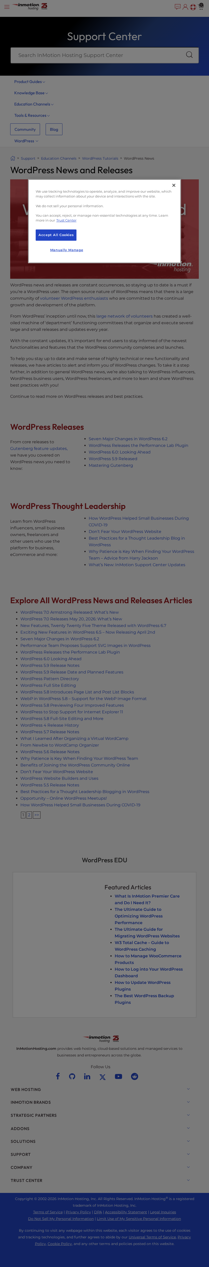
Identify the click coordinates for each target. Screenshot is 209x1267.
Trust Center (66, 220)
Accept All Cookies (56, 235)
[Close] (173, 185)
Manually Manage (66, 250)
